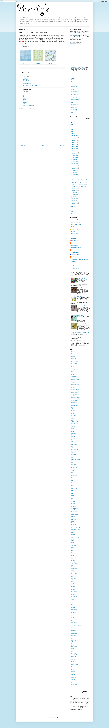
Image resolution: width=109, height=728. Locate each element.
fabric (72, 81)
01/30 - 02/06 (75, 198)
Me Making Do (74, 245)
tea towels (73, 658)
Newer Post (22, 145)
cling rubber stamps (75, 439)
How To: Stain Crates (81, 287)
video (72, 672)
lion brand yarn (74, 571)
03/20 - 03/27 (75, 172)
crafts (72, 457)
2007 (72, 211)
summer (72, 651)
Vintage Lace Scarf (81, 323)
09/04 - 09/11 (75, 159)
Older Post (62, 145)
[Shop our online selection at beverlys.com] (79, 43)
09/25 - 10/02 (75, 153)
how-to (72, 549)
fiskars (72, 495)
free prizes (73, 505)
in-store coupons (74, 553)
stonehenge (73, 650)
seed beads (73, 635)
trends (72, 667)
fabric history (73, 483)
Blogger (60, 717)
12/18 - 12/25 (75, 133)
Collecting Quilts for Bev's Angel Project (79, 271)
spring (72, 645)
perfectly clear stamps (75, 601)
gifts (72, 522)
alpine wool (73, 358)
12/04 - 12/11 (75, 137)
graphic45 (73, 534)
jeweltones (73, 558)
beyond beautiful (74, 405)
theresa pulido (74, 659)
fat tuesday (73, 490)
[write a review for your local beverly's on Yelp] (76, 43)
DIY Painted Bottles (75, 268)
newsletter (73, 586)
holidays (73, 544)
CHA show (73, 426)
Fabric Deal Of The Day (76, 66)
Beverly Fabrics (79, 32)
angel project (74, 363)
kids (72, 565)
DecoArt (72, 470)
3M (71, 353)
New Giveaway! (80, 296)
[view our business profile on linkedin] (78, 43)
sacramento (73, 627)
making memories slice (76, 575)
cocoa (72, 441)
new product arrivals (75, 94)
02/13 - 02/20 (75, 194)
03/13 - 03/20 (75, 174)
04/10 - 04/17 (75, 167)
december (73, 469)
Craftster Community (76, 226)
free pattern (73, 503)
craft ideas (73, 452)
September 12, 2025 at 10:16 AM (30, 85)
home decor (73, 83)
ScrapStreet (74, 250)
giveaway (73, 532)
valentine (73, 671)
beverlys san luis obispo (76, 106)
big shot (72, 407)
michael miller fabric (75, 579)
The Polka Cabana (75, 254)
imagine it (73, 550)
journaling (73, 560)
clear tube (73, 436)
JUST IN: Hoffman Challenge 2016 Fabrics (82, 279)
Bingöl (24, 100)
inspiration (73, 555)
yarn (72, 682)
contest (72, 446)
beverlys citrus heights (76, 96)
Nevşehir (25, 102)
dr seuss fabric (74, 110)
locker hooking (74, 573)
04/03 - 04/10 (75, 168)
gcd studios (73, 513)
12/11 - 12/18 (75, 135)
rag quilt (72, 615)
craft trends (73, 101)
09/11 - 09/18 (75, 157)
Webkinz (73, 676)
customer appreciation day (76, 459)
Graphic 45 (73, 238)
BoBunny (73, 408)
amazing (73, 359)
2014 (72, 126)
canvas (72, 418)
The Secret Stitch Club (76, 256)
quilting (72, 84)
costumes (73, 447)
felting (72, 493)
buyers (72, 413)
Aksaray (24, 98)
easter (72, 477)
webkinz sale (74, 677)
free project (73, 506)
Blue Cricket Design (75, 222)
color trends (73, 443)
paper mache (74, 593)
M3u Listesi (25, 79)
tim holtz (72, 102)
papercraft (73, 594)
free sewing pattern (75, 511)
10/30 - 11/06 (75, 144)
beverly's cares (74, 381)
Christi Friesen (74, 430)
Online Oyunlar (26, 80)
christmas (73, 79)
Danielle (73, 462)
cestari (72, 425)
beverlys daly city (74, 104)
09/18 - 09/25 (75, 155)
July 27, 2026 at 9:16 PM (28, 105)
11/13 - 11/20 (75, 140)
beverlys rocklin (74, 92)
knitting (72, 570)
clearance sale (74, 438)
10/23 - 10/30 (75, 146)
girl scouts (73, 531)
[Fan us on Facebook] (72, 43)
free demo (73, 501)
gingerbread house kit (75, 527)
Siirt (24, 94)
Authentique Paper (75, 219)
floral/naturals (74, 500)
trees (72, 666)
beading (72, 89)
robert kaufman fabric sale (76, 625)
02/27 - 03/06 (75, 190)
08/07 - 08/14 (75, 165)
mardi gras (73, 576)
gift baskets (73, 519)
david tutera (73, 464)
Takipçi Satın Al (26, 78)
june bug (73, 562)
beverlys (73, 387)
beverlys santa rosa (75, 99)
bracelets (73, 410)
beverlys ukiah (74, 109)
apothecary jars (74, 364)
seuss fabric (73, 637)
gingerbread (73, 524)
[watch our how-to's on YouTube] (74, 43)
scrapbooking (74, 633)
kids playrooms (74, 568)
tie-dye (72, 661)
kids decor (73, 566)
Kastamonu (25, 96)
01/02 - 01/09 (75, 203)
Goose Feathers (75, 236)
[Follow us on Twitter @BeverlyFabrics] (70, 43)
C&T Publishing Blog (76, 224)
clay (72, 434)
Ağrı (24, 95)
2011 (72, 131)
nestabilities (73, 583)
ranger (72, 617)
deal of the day (74, 467)
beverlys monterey (75, 91)
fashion (72, 485)
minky (72, 581)
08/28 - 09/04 (75, 161)
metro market (74, 578)
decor (72, 472)
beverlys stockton (74, 107)
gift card (72, 521)
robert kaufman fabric (75, 624)
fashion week (74, 488)
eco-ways (73, 478)
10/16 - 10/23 (75, 148)
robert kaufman (74, 622)
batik (72, 371)
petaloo (72, 602)
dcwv (72, 465)
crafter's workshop (75, 456)
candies (72, 417)
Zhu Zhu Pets (74, 684)
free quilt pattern (74, 508)
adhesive (73, 355)
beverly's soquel (74, 386)
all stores (73, 356)
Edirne (24, 92)
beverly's (73, 377)
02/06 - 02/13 (75, 196)
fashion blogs (74, 487)
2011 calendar (74, 351)
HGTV (72, 540)
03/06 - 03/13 (75, 188)
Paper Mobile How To (82, 315)
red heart (73, 619)
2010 (72, 206)
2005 (72, 213)
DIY (71, 474)
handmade (73, 539)
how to (72, 78)
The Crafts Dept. (75, 252)
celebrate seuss (74, 423)
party (72, 597)
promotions (73, 612)
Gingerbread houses (75, 529)
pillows (72, 604)
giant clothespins (74, 514)
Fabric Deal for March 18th (78, 178)
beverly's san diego (75, 384)
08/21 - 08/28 (75, 163)
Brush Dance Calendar (76, 412)
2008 (72, 210)
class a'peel (73, 433)
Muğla (24, 99)
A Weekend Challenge (82, 305)
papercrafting (74, 596)
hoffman (72, 542)
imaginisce (73, 552)
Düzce (24, 103)
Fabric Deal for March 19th (78, 176)
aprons (72, 366)
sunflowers (73, 653)
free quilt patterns (74, 509)
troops (72, 669)
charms (72, 428)
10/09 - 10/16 (75, 150)
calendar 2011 (74, 415)
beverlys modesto (75, 97)
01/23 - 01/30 (75, 200)
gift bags (73, 516)
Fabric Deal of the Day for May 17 (78, 67)
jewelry (72, 557)
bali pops (73, 368)
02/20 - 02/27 (75, 192)
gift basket (73, 518)
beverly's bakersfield (75, 379)
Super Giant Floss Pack (76, 654)
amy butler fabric (74, 361)
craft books (73, 451)
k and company (74, 563)
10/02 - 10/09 (75, 152)
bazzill (72, 373)
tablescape (73, 656)
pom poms (73, 610)
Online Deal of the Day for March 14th (80, 184)
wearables (73, 674)
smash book (73, 640)
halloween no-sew (75, 537)
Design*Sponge (74, 229)
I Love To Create (75, 243)
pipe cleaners (74, 609)
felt (71, 491)
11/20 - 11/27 (75, 139)
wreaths (72, 680)
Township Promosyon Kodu (29, 83)
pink (72, 606)
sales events (73, 630)
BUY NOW (25, 63)
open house (73, 589)
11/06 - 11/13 (75, 142)
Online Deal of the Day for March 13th (80, 186)
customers (73, 461)
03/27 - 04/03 (75, 170)
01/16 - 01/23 (75, 202)
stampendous (74, 646)
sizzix (72, 638)
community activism (75, 444)
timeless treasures (75, 664)
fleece (72, 498)
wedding (73, 679)
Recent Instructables (76, 247)
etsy (72, 112)
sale (72, 628)
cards (72, 420)
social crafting (74, 641)
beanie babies (74, 376)
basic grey (73, 369)
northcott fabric (74, 588)
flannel (72, 496)
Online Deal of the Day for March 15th (80, 182)
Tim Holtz (73, 261)
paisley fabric (74, 591)
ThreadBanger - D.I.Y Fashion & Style (79, 259)
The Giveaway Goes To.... (76, 340)
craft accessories (74, 449)
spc (71, 643)
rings (72, 620)
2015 (72, 124)
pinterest (73, 607)
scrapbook (73, 632)
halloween (73, 88)
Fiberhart (73, 231)
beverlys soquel (74, 86)
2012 (72, 129)
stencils (72, 648)
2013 (72, 127)
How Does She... (75, 240)
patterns (72, 599)
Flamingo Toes (74, 233)
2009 (72, 208)
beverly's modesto (75, 382)
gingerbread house (75, 526)
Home (42, 145)
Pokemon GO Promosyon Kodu (30, 82)
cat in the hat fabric (75, 421)
